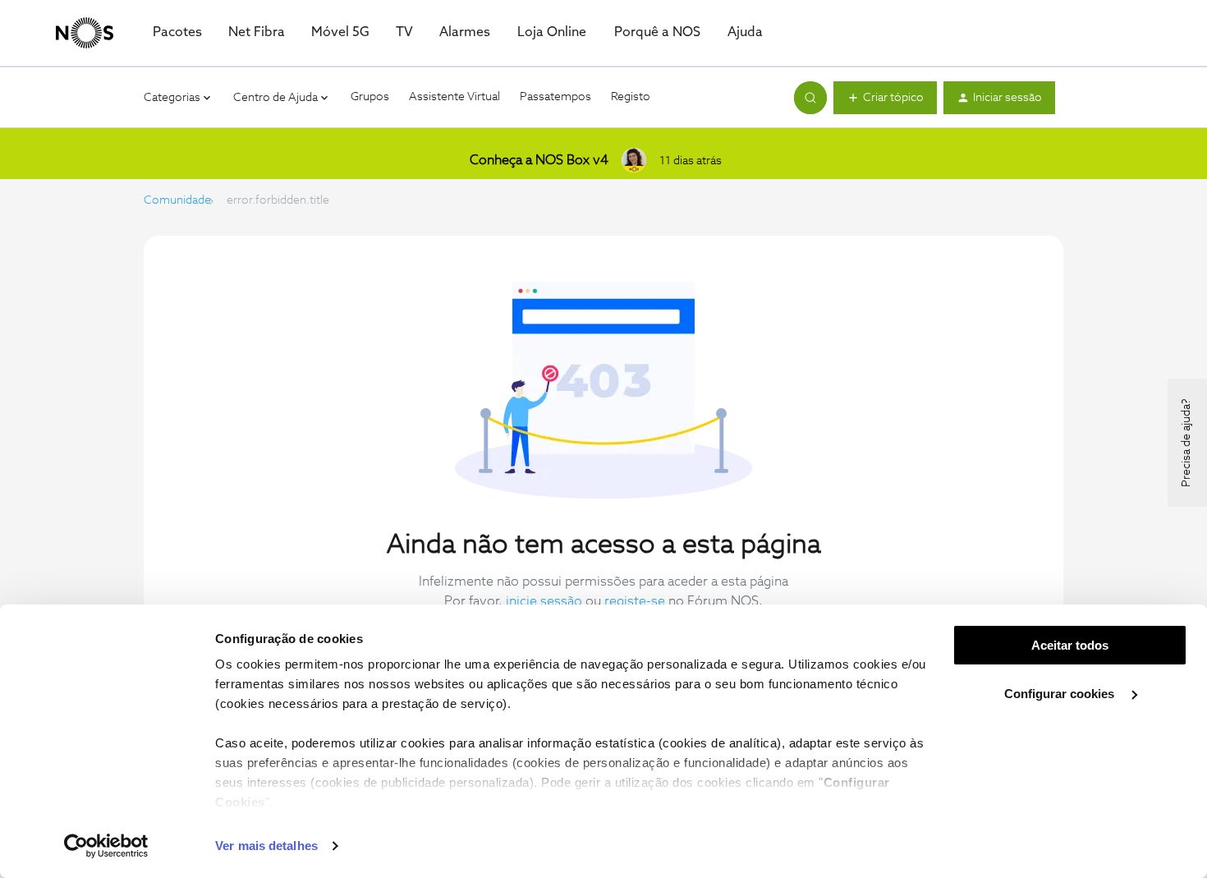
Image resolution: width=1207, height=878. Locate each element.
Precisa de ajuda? (1186, 442)
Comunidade (177, 200)
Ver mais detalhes (266, 846)
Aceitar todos (1069, 645)
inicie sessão (544, 601)
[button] (885, 97)
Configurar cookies (1061, 694)
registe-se (634, 601)
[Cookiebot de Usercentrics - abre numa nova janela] (106, 846)
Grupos (370, 97)
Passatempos (555, 97)
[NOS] (84, 32)
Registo (630, 97)
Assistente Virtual (454, 97)
